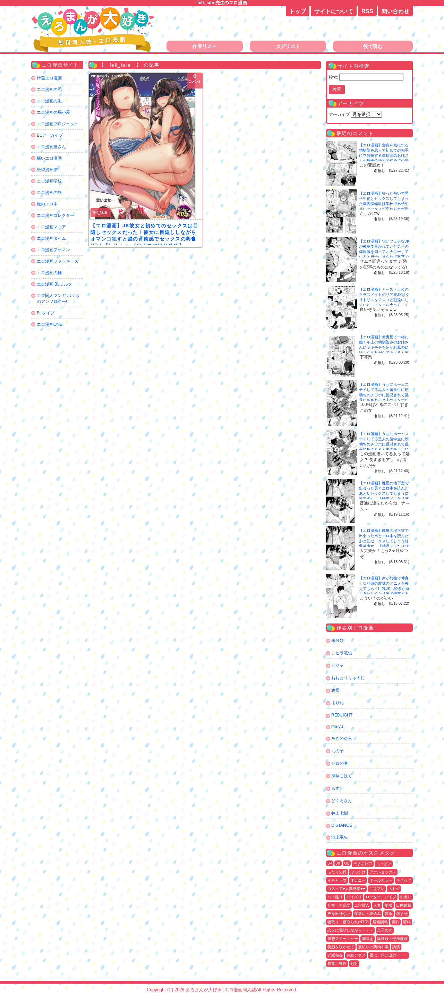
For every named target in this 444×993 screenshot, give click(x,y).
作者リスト (205, 46)
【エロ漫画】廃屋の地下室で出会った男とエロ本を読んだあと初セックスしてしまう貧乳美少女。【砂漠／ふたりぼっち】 (384, 493)
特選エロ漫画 (49, 78)
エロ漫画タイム (51, 238)
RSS (367, 11)
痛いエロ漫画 (49, 158)
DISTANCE (341, 825)
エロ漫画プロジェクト (57, 123)
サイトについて (333, 11)
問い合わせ (395, 11)
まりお (337, 703)
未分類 (337, 640)
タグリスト (288, 46)
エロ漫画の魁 (49, 101)
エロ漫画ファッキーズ (57, 261)
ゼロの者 (339, 763)
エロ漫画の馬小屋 (53, 112)
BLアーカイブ (50, 135)
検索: (333, 77)
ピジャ (337, 665)
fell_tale (99, 212)
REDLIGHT (341, 715)
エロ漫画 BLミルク (54, 284)
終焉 (335, 690)
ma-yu (337, 726)
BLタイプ (45, 313)
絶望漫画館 (47, 169)
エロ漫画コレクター (55, 215)
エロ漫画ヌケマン (53, 249)
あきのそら (341, 738)
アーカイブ (339, 114)
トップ (297, 11)
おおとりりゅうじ (348, 678)
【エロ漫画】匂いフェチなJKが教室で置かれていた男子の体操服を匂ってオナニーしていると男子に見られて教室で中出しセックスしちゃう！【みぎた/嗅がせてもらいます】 (384, 256)
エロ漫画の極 (49, 272)
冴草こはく (341, 776)
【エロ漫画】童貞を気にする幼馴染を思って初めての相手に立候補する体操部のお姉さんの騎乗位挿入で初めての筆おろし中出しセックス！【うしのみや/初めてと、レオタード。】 (384, 160)
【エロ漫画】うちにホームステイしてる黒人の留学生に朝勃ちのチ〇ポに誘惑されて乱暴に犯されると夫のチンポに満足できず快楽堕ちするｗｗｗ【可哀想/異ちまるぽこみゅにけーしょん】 (384, 400)
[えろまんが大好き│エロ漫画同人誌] (93, 9)
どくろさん (341, 801)
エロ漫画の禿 (49, 89)
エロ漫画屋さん (51, 146)
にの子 (337, 751)
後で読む (373, 46)
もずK (336, 788)
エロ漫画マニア (51, 226)
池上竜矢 (339, 837)
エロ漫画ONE (49, 324)
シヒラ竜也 (341, 653)
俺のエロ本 (47, 204)
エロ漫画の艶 (49, 192)
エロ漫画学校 (49, 181)
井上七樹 (339, 813)
